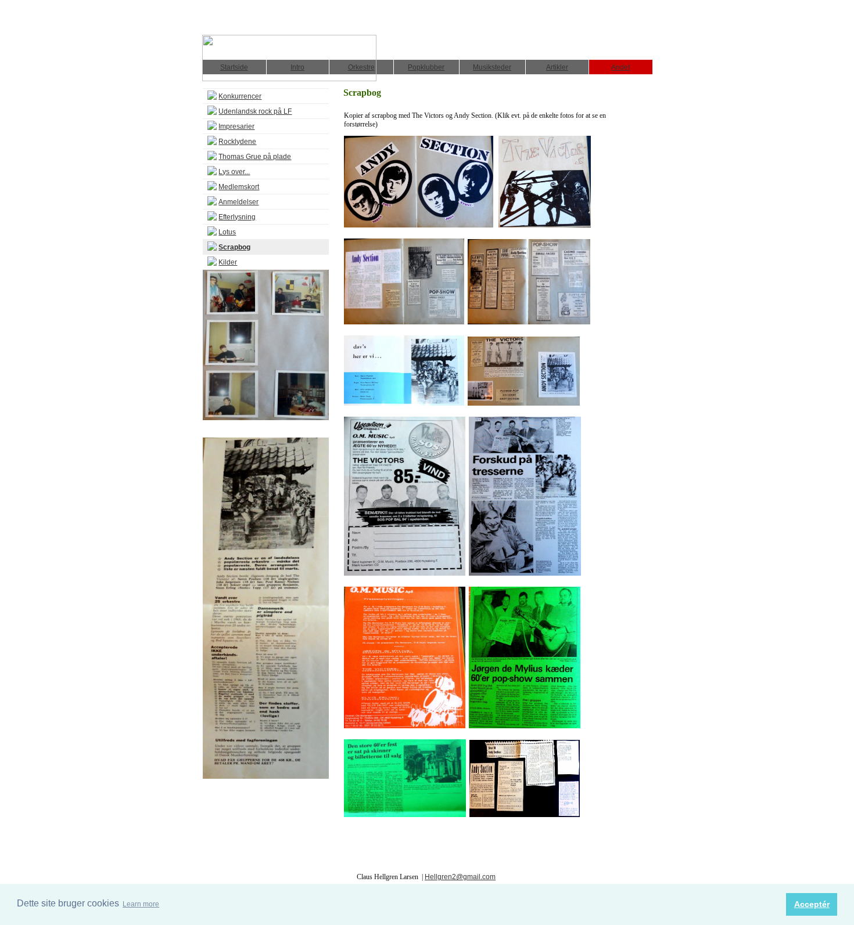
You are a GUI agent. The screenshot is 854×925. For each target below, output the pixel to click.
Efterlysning (237, 217)
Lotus (227, 232)
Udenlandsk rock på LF (255, 111)
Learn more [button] (141, 904)
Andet (620, 67)
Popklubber (426, 67)
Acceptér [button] (812, 904)
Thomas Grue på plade (254, 157)
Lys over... (234, 172)
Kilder (227, 262)
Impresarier (236, 126)
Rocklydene (237, 142)
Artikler (557, 67)
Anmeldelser (238, 202)
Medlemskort (238, 187)
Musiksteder (492, 67)
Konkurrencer (239, 96)
